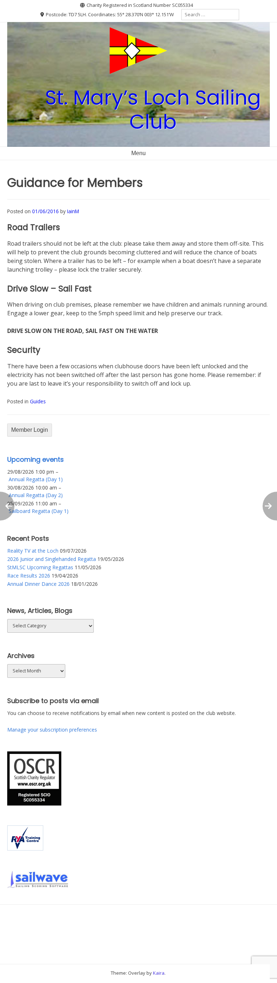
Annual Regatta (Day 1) (36, 479)
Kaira (158, 973)
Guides (38, 401)
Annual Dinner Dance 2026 (38, 583)
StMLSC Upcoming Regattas (40, 567)
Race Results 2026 (28, 575)
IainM (73, 211)
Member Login (29, 430)
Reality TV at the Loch (32, 550)
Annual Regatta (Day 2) (36, 495)
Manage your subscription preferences (52, 729)
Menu (138, 153)
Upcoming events (35, 459)
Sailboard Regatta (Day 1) (39, 511)
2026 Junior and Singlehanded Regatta (51, 559)
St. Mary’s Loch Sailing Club (153, 109)
